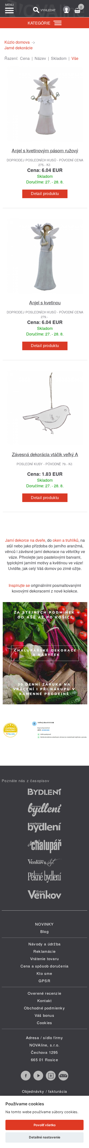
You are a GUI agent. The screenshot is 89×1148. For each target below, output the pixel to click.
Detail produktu (45, 194)
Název (40, 58)
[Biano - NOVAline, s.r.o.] (51, 1079)
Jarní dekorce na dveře (25, 540)
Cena (25, 58)
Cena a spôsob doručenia (45, 965)
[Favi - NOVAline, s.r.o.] (63, 1079)
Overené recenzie (44, 993)
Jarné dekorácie (18, 48)
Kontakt (44, 1000)
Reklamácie (44, 951)
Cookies (44, 1022)
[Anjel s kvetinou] (45, 296)
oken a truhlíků (65, 540)
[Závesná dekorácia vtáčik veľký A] (45, 448)
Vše (74, 58)
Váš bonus (44, 1015)
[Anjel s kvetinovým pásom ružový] (45, 144)
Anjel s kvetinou (45, 302)
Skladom (59, 58)
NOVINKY (44, 924)
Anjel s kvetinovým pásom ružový (45, 150)
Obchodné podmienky (44, 1007)
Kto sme (44, 973)
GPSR (44, 980)
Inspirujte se (19, 585)
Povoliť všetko (45, 1125)
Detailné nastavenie (44, 1137)
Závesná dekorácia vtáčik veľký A (45, 454)
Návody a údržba (44, 943)
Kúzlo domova (17, 42)
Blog (44, 931)
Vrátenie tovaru (44, 958)
